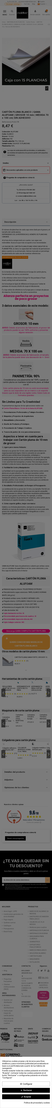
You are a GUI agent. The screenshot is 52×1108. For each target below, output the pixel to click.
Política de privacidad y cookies (37, 1103)
